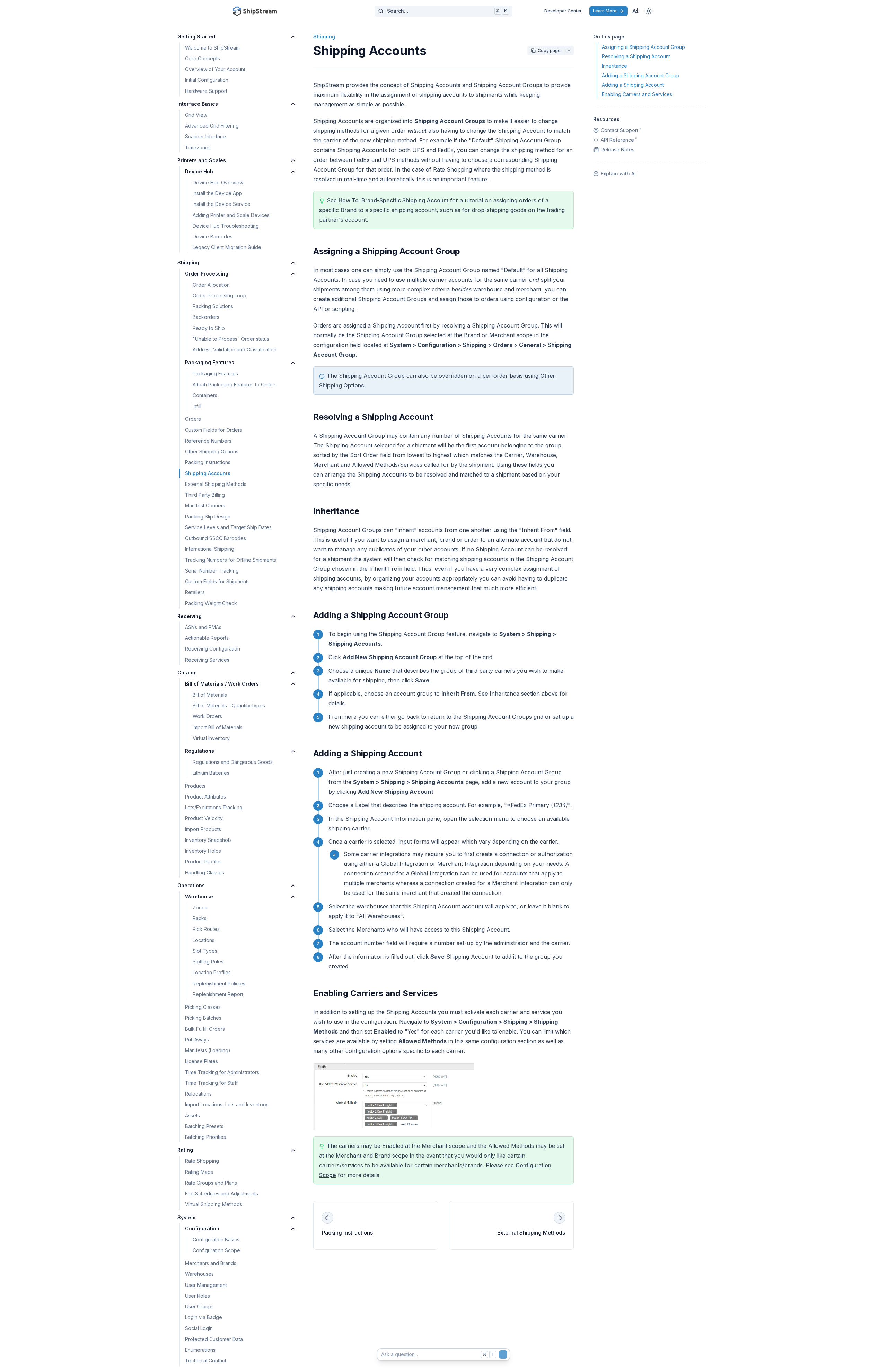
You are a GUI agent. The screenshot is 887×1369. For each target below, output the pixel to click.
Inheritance (336, 511)
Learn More (605, 11)
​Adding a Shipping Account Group (381, 615)
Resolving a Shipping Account (373, 417)
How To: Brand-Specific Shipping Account (393, 200)
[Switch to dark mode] (648, 11)
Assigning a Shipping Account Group (386, 251)
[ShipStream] (255, 11)
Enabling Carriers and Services (375, 993)
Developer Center (563, 11)
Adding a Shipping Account (367, 753)
